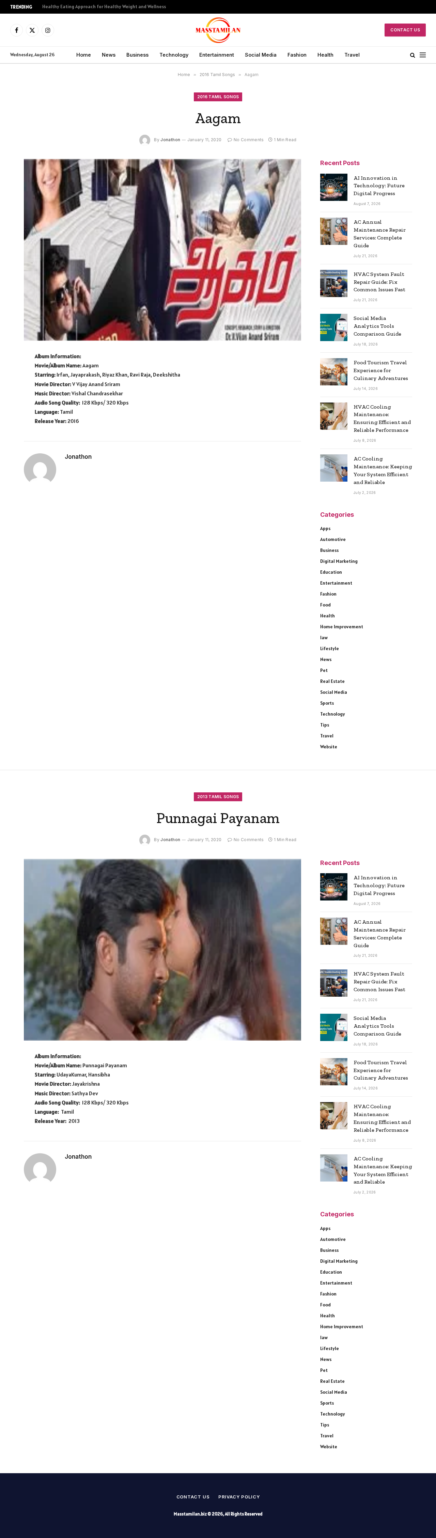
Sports (327, 703)
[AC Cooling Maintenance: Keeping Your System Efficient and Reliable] (333, 468)
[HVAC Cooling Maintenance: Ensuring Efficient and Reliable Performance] (333, 416)
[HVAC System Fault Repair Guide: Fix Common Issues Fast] (333, 283)
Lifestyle (329, 648)
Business (137, 55)
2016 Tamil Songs (218, 96)
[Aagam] (162, 250)
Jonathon (170, 139)
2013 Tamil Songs (218, 796)
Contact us (193, 1496)
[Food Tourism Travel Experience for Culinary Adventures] (333, 371)
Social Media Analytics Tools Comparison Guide (377, 326)
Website (328, 747)
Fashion (297, 55)
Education (331, 572)
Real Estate (332, 681)
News (108, 55)
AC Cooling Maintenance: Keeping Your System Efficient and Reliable (383, 470)
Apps (325, 528)
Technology (173, 55)
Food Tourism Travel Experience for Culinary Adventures (381, 370)
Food (325, 605)
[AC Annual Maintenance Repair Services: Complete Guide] (333, 231)
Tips (324, 725)
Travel (352, 55)
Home (83, 55)
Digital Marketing (339, 561)
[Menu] (423, 55)
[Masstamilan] (218, 30)
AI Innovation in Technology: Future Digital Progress (379, 186)
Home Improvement (341, 627)
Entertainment (216, 55)
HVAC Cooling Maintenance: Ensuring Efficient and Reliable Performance (382, 419)
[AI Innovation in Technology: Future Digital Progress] (333, 187)
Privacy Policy (239, 1496)
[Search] (413, 55)
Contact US (405, 29)
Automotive (333, 539)
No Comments (249, 139)
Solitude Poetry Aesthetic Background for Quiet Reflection (105, 7)
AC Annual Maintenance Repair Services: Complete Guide (380, 234)
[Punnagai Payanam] (162, 950)
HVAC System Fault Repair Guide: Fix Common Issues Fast (379, 282)
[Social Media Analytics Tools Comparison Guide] (333, 327)
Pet (324, 670)
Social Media (261, 55)
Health (325, 55)
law (324, 637)
